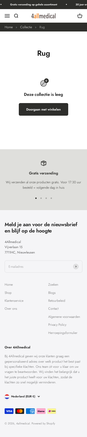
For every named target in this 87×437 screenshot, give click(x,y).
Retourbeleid (56, 300)
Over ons (11, 308)
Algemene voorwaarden (64, 316)
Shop (8, 292)
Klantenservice (14, 300)
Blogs (52, 292)
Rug (42, 27)
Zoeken (53, 284)
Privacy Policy (57, 324)
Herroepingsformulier (62, 332)
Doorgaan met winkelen (43, 109)
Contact (53, 308)
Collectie (26, 27)
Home (9, 27)
